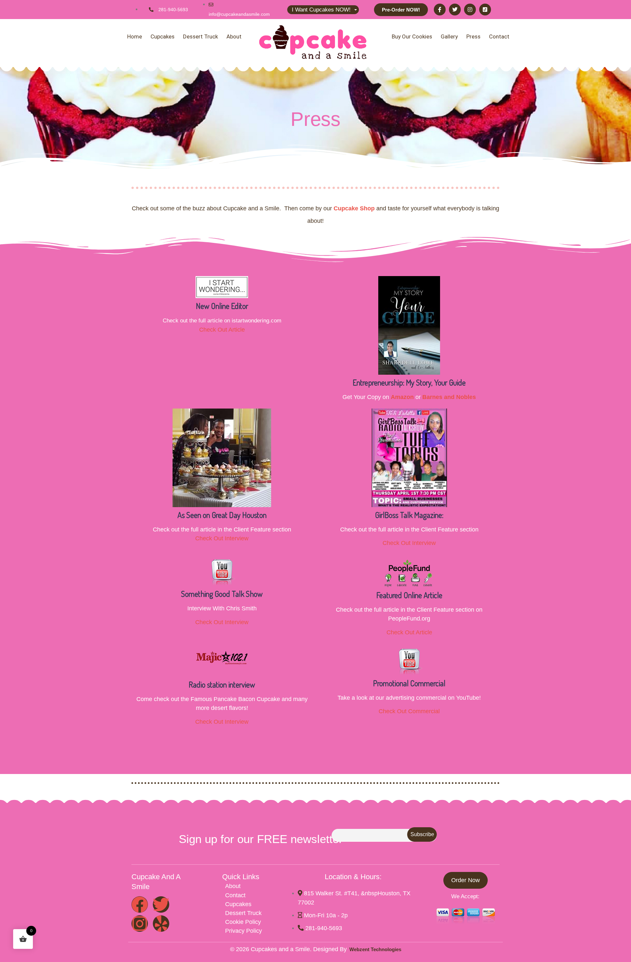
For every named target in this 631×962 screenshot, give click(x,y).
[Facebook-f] (440, 9)
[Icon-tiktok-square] (485, 9)
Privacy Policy (243, 930)
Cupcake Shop (354, 208)
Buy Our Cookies (412, 36)
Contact (499, 36)
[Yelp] (161, 923)
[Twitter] (455, 9)
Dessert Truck (200, 36)
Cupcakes (163, 36)
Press (473, 36)
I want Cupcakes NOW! (321, 10)
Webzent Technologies (374, 949)
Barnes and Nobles (449, 397)
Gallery (449, 36)
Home (134, 36)
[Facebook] (139, 904)
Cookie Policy (243, 922)
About (234, 36)
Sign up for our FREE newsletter (261, 839)
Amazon (402, 397)
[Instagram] (470, 9)
